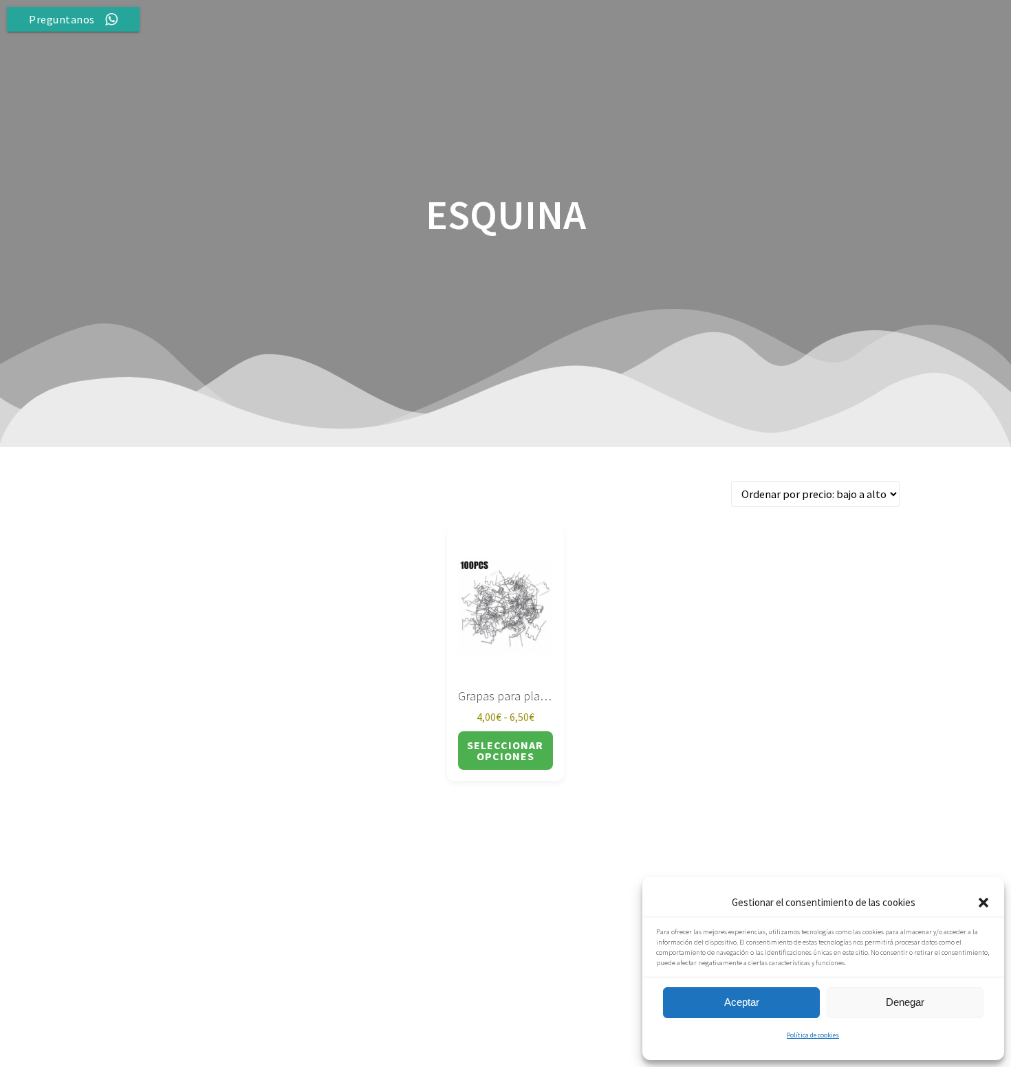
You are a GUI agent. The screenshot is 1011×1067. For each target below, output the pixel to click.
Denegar (905, 1002)
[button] (983, 902)
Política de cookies (813, 1035)
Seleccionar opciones (505, 750)
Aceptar (741, 1002)
